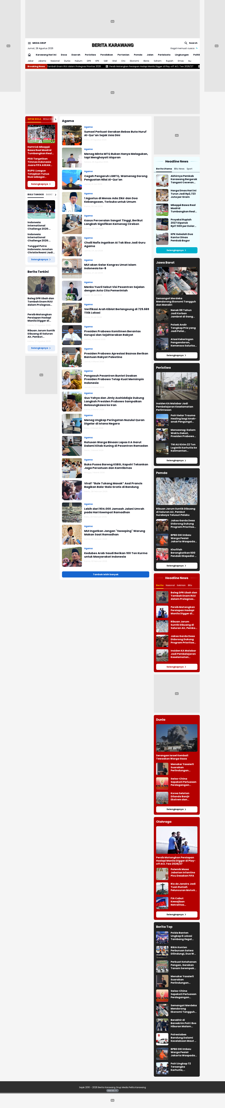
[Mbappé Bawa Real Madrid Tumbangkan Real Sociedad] (162, 210)
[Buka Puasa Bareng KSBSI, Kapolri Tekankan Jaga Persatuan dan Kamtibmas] (72, 468)
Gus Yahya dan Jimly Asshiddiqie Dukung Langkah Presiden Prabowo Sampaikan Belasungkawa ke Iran (114, 401)
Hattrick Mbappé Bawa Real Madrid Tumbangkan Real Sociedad (40, 150)
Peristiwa (90, 54)
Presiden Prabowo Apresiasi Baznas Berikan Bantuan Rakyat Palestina (116, 355)
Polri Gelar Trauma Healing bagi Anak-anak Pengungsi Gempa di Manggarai (183, 418)
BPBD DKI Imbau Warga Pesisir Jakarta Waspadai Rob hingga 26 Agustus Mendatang (183, 538)
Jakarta (42, 60)
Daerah (75, 54)
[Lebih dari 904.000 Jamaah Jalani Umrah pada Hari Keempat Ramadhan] (72, 512)
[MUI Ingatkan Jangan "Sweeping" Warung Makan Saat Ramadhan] (72, 535)
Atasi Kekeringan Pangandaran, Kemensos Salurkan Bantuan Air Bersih (184, 342)
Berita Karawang (107, 1087)
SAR (106, 60)
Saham (157, 60)
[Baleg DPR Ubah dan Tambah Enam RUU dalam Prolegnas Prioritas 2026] (41, 285)
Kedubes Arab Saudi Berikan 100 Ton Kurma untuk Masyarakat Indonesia (115, 555)
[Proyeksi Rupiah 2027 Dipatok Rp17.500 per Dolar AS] (162, 224)
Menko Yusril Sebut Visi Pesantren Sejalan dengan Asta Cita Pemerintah (114, 288)
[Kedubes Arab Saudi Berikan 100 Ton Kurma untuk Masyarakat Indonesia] (72, 557)
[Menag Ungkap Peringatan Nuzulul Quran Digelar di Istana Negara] (72, 424)
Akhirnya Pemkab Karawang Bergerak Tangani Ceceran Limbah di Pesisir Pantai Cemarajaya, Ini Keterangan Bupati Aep (184, 179)
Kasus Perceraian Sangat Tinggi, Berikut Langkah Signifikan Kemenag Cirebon (113, 222)
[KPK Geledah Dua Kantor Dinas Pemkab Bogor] (162, 239)
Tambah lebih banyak (105, 574)
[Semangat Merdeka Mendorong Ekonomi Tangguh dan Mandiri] (176, 281)
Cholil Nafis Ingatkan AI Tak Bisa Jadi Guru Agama (114, 244)
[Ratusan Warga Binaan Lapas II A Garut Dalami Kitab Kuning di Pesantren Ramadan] (72, 446)
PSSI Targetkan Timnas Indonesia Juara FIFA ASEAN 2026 (39, 162)
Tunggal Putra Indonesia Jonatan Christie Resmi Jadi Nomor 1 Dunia (40, 249)
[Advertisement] (112, 21)
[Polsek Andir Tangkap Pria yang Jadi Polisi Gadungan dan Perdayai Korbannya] (162, 329)
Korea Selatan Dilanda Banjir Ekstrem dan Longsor (180, 796)
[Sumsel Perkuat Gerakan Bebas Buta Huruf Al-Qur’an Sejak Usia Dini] (72, 135)
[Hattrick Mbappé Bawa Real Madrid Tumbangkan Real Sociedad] (41, 134)
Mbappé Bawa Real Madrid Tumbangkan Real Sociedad (183, 208)
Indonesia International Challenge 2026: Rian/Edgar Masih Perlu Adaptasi (39, 237)
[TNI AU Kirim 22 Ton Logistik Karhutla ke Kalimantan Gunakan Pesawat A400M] (162, 449)
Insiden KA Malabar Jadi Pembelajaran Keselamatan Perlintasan (174, 407)
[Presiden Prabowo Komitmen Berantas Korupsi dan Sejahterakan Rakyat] (72, 335)
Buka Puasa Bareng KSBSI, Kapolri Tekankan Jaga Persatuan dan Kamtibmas (116, 466)
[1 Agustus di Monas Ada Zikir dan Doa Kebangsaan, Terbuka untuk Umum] (72, 202)
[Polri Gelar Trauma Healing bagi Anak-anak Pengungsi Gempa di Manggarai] (162, 420)
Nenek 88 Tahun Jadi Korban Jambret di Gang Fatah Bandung (182, 313)
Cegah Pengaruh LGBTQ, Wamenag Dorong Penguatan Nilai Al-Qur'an (115, 177)
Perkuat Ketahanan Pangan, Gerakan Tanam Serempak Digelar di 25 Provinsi (184, 965)
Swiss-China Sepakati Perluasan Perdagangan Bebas (183, 782)
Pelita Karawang (137, 1087)
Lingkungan (182, 54)
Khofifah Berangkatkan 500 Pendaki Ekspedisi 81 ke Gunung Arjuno (184, 553)
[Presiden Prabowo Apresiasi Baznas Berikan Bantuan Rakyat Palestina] (72, 357)
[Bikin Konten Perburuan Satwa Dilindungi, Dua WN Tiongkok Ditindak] (162, 952)
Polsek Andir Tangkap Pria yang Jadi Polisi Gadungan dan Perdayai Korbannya (183, 328)
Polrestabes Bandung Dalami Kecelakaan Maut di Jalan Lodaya (184, 1038)
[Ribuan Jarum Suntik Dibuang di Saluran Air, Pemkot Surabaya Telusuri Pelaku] (176, 491)
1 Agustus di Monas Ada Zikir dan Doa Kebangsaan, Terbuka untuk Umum (111, 200)
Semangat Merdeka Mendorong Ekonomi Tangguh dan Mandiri (176, 301)
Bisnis (146, 60)
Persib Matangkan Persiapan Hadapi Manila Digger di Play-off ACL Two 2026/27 (108, 66)
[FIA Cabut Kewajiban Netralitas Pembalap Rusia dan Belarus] (162, 903)
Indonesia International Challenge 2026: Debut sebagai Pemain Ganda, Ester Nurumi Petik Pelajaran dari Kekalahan (41, 225)
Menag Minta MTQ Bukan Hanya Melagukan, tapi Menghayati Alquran (116, 155)
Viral (114, 60)
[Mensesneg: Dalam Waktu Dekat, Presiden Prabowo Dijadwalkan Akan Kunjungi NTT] (162, 434)
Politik (197, 54)
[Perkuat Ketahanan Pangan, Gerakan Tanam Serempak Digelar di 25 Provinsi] (162, 966)
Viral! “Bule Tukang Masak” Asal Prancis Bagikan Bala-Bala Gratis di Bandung (113, 485)
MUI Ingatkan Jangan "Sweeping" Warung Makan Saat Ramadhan (114, 532)
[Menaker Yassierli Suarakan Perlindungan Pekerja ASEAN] (162, 769)
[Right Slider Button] (54, 119)
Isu (189, 60)
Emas (181, 60)
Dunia (67, 60)
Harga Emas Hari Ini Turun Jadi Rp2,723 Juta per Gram (183, 194)
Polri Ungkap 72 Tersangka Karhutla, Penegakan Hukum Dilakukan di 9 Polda (184, 1067)
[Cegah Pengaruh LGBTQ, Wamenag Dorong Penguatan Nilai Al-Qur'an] (72, 180)
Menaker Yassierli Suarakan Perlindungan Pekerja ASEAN (182, 767)
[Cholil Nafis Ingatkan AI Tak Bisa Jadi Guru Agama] (72, 246)
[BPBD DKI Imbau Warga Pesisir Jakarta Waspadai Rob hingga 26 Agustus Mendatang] (162, 540)
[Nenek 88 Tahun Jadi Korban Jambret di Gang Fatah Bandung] (162, 315)
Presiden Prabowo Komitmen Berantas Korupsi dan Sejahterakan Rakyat (112, 333)
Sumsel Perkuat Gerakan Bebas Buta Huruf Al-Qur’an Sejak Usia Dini (115, 133)
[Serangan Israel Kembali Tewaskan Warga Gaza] (176, 738)
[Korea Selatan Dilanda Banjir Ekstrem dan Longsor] (162, 798)
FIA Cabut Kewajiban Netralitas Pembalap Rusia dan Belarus (181, 901)
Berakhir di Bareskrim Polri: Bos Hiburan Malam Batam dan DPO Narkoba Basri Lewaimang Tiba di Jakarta (183, 1023)
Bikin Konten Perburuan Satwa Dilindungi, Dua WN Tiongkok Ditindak (183, 950)
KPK (97, 60)
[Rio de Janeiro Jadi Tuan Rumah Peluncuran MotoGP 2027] (162, 888)
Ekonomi (134, 60)
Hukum (78, 60)
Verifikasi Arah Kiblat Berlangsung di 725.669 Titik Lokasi (116, 311)
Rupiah (169, 60)
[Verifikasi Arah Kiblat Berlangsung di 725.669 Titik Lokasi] (72, 313)
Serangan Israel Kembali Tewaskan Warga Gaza (172, 757)
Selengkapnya (39, 184)
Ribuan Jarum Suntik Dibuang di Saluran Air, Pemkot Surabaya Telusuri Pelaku (41, 334)
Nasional (55, 60)
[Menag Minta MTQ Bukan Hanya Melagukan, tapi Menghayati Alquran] (72, 158)
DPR (89, 60)
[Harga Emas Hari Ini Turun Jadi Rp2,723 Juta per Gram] (162, 195)
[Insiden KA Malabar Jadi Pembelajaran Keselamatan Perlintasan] (176, 386)
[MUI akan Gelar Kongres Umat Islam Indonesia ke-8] (72, 268)
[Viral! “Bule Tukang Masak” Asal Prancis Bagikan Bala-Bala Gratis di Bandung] (72, 490)
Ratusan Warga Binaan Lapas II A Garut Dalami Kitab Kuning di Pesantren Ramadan (116, 444)
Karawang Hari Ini (46, 54)
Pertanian (123, 54)
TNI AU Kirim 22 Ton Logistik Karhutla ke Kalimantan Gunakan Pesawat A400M (184, 448)
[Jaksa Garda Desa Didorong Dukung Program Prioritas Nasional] (162, 525)
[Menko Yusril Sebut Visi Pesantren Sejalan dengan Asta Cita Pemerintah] (72, 291)
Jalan (150, 54)
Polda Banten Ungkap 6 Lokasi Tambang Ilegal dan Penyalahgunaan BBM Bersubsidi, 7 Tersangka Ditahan (183, 936)
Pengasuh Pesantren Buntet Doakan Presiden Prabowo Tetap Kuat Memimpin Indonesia (114, 379)
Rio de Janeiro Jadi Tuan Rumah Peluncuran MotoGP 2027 (184, 887)
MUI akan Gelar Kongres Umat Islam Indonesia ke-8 (110, 266)
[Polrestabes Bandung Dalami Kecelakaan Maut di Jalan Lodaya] (162, 1039)
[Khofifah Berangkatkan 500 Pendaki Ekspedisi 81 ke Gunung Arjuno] (162, 554)
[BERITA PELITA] (112, 45)
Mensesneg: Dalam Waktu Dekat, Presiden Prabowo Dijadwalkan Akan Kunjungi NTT (183, 433)
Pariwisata (164, 54)
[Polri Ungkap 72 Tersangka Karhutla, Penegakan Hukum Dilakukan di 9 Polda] (162, 1068)
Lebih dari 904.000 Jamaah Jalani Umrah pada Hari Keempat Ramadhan (114, 510)
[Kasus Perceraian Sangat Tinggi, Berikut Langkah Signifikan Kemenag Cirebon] (72, 224)
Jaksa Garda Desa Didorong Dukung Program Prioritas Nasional (183, 524)
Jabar (31, 60)
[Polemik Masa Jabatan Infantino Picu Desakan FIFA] (162, 874)
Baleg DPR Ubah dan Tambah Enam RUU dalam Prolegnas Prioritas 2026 (41, 301)
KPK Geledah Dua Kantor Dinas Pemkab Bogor (182, 237)
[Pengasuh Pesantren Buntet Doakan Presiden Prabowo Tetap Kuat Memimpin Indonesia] (72, 379)
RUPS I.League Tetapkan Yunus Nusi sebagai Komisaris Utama (39, 174)
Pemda (138, 54)
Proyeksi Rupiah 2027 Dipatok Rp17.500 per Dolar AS (182, 223)
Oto (123, 60)
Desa (64, 54)
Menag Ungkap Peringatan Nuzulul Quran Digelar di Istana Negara (114, 421)
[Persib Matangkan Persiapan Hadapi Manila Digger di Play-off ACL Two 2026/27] (162, 612)
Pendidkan (106, 54)
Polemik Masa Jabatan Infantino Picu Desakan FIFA (183, 872)
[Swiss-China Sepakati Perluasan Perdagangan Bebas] (162, 783)
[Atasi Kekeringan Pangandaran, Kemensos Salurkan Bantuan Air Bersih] (162, 344)
